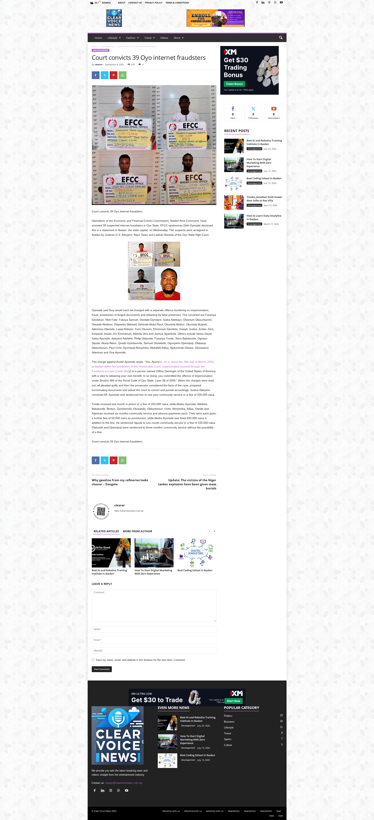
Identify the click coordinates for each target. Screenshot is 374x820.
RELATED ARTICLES (106, 531)
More (177, 38)
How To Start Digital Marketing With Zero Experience (153, 571)
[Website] (269, 2)
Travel (147, 38)
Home (98, 38)
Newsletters (234, 810)
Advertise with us (171, 810)
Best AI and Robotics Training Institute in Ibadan (109, 571)
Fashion (130, 38)
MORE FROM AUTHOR (137, 531)
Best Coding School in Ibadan (194, 570)
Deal (278, 810)
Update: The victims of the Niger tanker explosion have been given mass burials (187, 484)
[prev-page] (210, 531)
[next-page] (214, 531)
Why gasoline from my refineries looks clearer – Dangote (120, 482)
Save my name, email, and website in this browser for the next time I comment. (141, 659)
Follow (253, 106)
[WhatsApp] (275, 2)
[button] (280, 38)
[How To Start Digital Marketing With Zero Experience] (154, 553)
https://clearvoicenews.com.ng (128, 511)
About (121, 2)
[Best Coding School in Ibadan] (196, 553)
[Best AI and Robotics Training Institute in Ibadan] (111, 553)
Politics (228, 715)
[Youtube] (281, 2)
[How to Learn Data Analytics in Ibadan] (234, 221)
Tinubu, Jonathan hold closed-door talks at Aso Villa (264, 198)
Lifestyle (112, 38)
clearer (99, 64)
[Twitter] (104, 75)
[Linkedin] (263, 2)
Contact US (135, 2)
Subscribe (274, 106)
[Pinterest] (113, 75)
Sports (227, 739)
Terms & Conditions (177, 2)
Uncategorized (107, 46)
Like (233, 106)
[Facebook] (257, 2)
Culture (228, 745)
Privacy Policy (153, 2)
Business (229, 721)
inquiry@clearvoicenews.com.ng (123, 782)
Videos (164, 38)
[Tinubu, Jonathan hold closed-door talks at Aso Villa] (234, 202)
